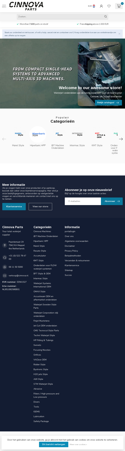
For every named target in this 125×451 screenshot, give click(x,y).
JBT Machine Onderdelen (46, 236)
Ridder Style (39, 364)
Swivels (37, 345)
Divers (37, 401)
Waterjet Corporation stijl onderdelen (46, 314)
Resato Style (40, 250)
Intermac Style (41, 278)
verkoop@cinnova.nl (18, 275)
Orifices (37, 354)
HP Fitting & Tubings (43, 340)
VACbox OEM (40, 359)
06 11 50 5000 (16, 266)
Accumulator (40, 255)
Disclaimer (70, 246)
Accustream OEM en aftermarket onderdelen (45, 298)
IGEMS (37, 411)
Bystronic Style (41, 369)
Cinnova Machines (42, 231)
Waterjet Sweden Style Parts (45, 306)
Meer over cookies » (78, 444)
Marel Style (39, 246)
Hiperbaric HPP (41, 241)
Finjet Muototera (41, 320)
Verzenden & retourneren (77, 260)
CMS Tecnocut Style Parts (46, 330)
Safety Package (41, 421)
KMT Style (39, 260)
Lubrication (39, 416)
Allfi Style (38, 379)
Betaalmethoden (73, 255)
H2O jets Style (41, 374)
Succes (68, 275)
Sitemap (69, 270)
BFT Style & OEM (42, 273)
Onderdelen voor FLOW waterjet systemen (45, 267)
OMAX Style (39, 291)
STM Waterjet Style (43, 384)
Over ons (69, 236)
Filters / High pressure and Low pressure (46, 395)
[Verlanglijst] (109, 6)
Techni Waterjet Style (44, 335)
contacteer (64, 32)
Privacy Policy (71, 250)
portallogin (70, 231)
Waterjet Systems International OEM (42, 285)
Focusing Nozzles (42, 350)
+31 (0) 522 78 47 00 (17, 257)
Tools (36, 406)
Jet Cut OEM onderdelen (45, 325)
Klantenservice (14, 206)
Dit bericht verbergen (53, 444)
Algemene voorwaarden (76, 241)
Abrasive (38, 388)
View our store (40, 206)
